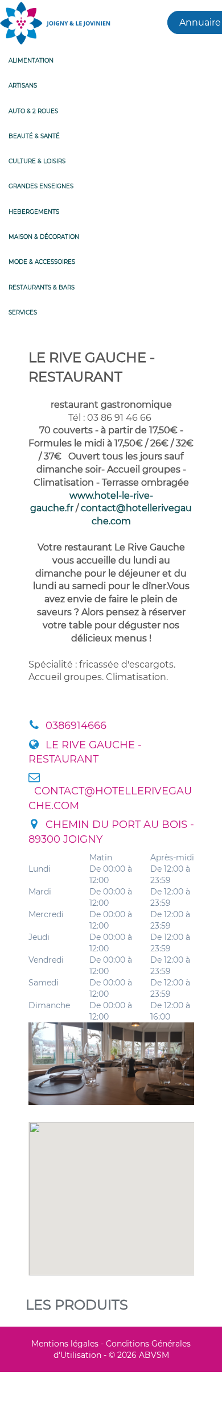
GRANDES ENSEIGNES (41, 186)
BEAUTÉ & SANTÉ (34, 136)
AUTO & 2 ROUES (33, 111)
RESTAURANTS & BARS (42, 287)
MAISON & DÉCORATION (44, 237)
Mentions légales (64, 1344)
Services (23, 312)
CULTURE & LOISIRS (37, 161)
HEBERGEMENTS (34, 212)
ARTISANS (23, 85)
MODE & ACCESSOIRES (42, 262)
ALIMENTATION (31, 60)
